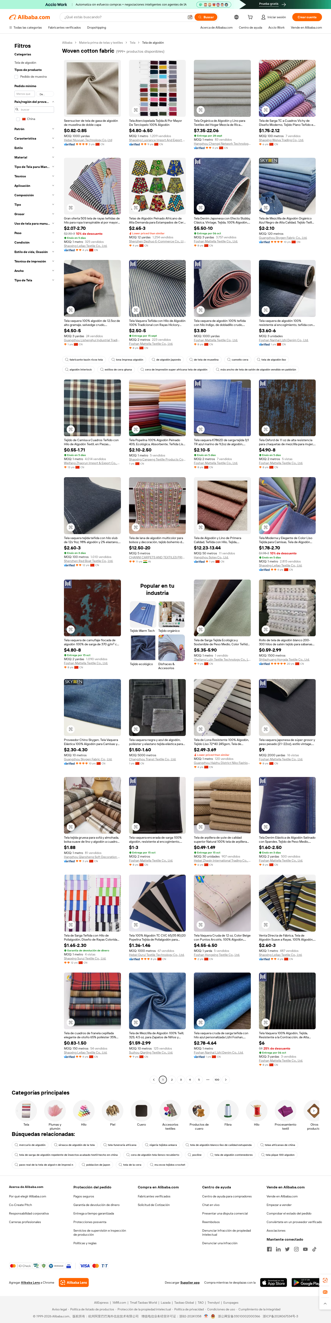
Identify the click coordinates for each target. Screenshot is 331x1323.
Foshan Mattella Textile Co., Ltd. (216, 241)
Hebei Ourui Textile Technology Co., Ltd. (156, 955)
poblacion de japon (98, 1164)
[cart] (251, 18)
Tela (132, 42)
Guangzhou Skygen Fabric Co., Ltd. (283, 237)
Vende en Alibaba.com (282, 1196)
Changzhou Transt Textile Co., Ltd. (152, 759)
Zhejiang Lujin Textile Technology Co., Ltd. (222, 659)
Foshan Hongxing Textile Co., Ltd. (217, 955)
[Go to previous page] (154, 1080)
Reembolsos (211, 1222)
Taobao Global (184, 1302)
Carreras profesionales (25, 1222)
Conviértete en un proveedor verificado (294, 1222)
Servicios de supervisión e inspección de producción (99, 1232)
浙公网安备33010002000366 (239, 1316)
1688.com (119, 1302)
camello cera (240, 359)
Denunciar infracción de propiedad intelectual (226, 1232)
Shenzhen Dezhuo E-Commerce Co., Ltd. (157, 241)
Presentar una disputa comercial (225, 1213)
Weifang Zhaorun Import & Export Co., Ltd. (92, 463)
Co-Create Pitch (20, 1205)
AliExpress (101, 1302)
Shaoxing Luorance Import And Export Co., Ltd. (157, 140)
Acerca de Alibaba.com (26, 1187)
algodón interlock (81, 369)
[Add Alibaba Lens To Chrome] (74, 1282)
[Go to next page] (226, 1080)
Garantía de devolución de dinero (96, 1205)
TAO (201, 1302)
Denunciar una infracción (220, 1243)
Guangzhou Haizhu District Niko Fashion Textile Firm (222, 763)
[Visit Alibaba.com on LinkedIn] (278, 1249)
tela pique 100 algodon (280, 1154)
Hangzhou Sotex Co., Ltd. (211, 557)
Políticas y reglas (85, 1243)
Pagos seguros (83, 1196)
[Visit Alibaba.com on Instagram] (296, 1249)
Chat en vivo (211, 1205)
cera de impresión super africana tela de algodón (176, 369)
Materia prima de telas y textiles (101, 42)
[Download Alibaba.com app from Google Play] (307, 1282)
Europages (230, 1302)
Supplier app (190, 1282)
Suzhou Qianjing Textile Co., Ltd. (151, 1052)
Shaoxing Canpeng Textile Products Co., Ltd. (157, 459)
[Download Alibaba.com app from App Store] (273, 1282)
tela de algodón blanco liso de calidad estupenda (221, 1145)
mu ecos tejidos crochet (169, 1164)
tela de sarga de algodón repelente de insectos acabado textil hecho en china (68, 1154)
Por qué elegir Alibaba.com (27, 1196)
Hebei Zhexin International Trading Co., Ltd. (222, 860)
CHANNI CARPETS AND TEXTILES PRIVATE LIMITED (157, 557)
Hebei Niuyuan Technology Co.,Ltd (88, 140)
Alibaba (67, 42)
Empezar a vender (279, 1205)
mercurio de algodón (32, 1145)
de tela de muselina (206, 359)
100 (217, 1079)
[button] (190, 17)
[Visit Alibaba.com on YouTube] (305, 1249)
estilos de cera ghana (118, 369)
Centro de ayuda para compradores (227, 1196)
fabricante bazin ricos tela (86, 359)
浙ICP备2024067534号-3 (280, 1316)
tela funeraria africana (122, 1145)
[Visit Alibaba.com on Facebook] (269, 1249)
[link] (325, 1280)
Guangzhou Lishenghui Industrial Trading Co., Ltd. (92, 340)
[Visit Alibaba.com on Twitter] (287, 1249)
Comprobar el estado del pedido (289, 1213)
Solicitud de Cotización (154, 1205)
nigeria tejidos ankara (163, 1145)
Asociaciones (276, 1230)
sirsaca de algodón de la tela (77, 1145)
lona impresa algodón (129, 359)
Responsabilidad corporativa (29, 1213)
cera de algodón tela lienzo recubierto (155, 1154)
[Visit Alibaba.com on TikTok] (314, 1249)
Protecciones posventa (89, 1222)
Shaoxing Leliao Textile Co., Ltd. (85, 246)
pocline (197, 1154)
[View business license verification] (206, 1316)
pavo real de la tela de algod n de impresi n (46, 1164)
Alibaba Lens (30, 1282)
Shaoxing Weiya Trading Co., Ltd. (281, 140)
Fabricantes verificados (154, 1196)
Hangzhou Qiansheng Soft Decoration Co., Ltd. (92, 857)
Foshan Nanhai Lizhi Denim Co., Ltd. (283, 340)
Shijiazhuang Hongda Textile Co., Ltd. (284, 659)
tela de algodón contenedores (234, 1154)
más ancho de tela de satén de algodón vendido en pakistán (258, 369)
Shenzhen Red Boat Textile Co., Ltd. (88, 561)
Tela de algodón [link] (153, 42)
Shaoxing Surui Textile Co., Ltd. (85, 958)
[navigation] (34, 562)
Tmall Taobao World (143, 1302)
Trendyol (213, 1302)
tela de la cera (132, 1164)
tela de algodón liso (273, 359)
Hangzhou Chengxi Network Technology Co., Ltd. (222, 143)
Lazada (165, 1302)
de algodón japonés (168, 359)
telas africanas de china (280, 1145)
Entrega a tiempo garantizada (93, 1213)
